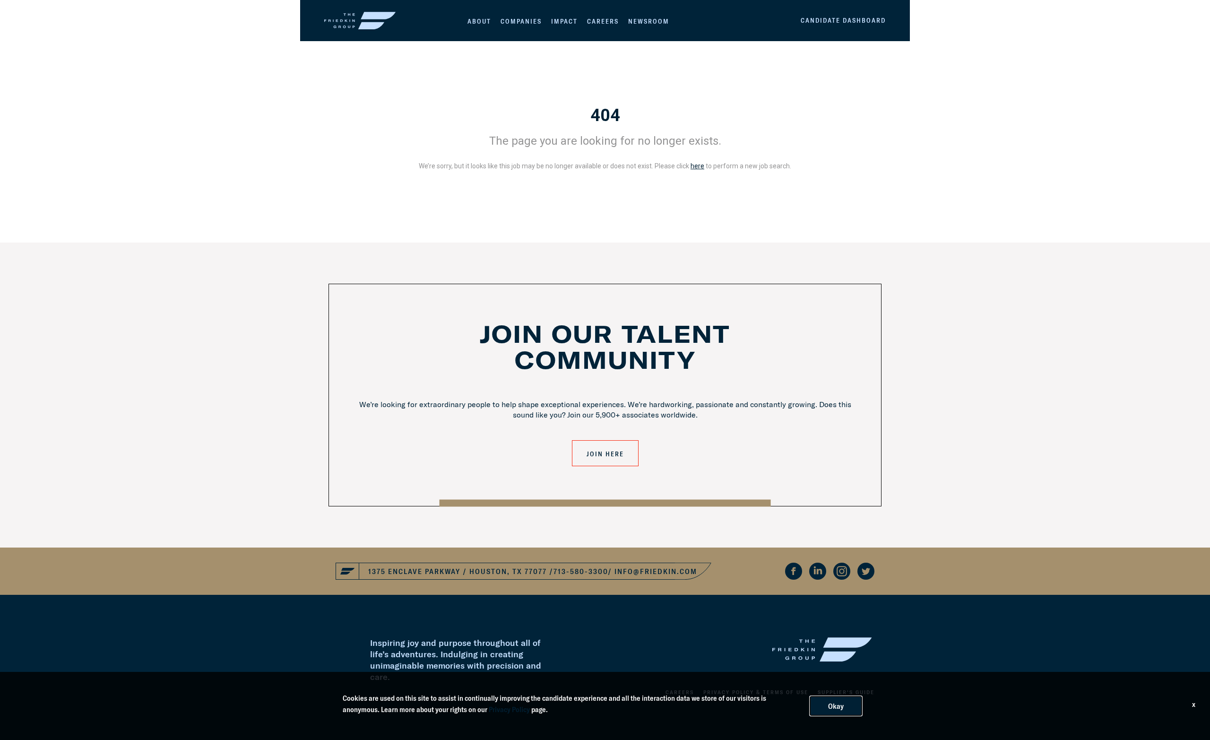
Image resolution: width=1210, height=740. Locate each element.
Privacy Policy (509, 709)
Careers (603, 21)
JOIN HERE (605, 454)
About (479, 21)
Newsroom (648, 21)
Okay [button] (836, 706)
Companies (521, 21)
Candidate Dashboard (843, 20)
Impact (564, 21)
